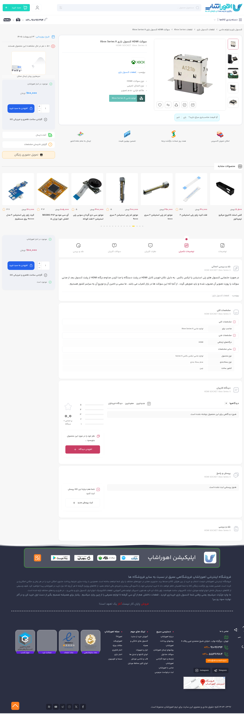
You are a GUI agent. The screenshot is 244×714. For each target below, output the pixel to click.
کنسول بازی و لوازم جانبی (230, 29)
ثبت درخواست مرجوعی (164, 672)
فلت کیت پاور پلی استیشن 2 (193, 215)
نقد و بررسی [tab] (78, 251)
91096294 (213, 647)
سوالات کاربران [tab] (114, 251)
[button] (142, 226)
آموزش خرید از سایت (139, 636)
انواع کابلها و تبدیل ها (138, 654)
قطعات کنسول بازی (206, 29)
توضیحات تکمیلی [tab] (186, 251)
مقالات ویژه (117, 645)
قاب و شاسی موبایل (139, 658)
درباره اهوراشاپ (167, 636)
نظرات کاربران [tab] (150, 251)
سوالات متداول (167, 654)
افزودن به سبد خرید (18, 108)
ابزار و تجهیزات (142, 650)
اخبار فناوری (117, 650)
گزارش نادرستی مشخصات (35, 144)
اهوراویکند (117, 641)
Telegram (222, 670)
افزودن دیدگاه (85, 449)
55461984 (212, 654)
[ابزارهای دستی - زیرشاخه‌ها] (179, 66)
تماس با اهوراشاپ (166, 667)
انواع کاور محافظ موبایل (138, 663)
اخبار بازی (118, 654)
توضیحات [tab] (222, 251)
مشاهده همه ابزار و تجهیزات (182, 36)
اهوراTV (119, 636)
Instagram (204, 670)
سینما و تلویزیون (115, 658)
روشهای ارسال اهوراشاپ (163, 650)
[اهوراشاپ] (223, 7)
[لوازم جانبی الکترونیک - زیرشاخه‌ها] (172, 73)
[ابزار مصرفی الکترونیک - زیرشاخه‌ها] (172, 53)
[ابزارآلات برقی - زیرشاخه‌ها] (181, 59)
